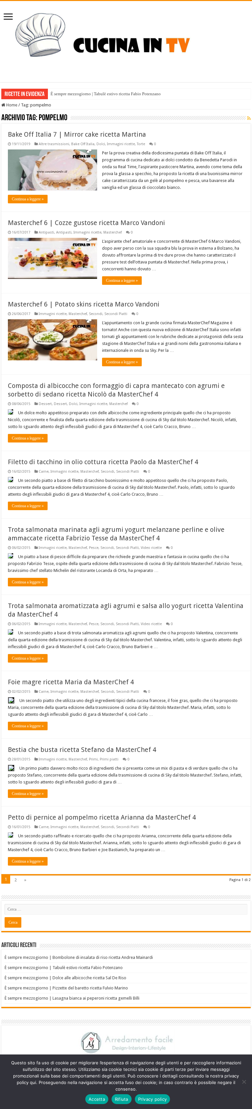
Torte (141, 144)
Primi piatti (109, 759)
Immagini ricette (121, 144)
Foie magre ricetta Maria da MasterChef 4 (71, 682)
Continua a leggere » (28, 199)
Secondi (95, 314)
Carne (44, 471)
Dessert (45, 404)
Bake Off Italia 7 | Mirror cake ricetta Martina (77, 134)
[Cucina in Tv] (126, 40)
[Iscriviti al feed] (249, 118)
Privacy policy (152, 1099)
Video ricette (151, 548)
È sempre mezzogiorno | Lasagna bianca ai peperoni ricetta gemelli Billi (72, 998)
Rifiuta (121, 1099)
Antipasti (46, 232)
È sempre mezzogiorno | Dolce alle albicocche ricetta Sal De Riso (65, 977)
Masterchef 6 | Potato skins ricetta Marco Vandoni (83, 304)
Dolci (100, 144)
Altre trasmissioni (54, 144)
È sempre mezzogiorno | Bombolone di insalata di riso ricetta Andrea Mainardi (79, 957)
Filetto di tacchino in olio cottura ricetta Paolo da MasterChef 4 (103, 462)
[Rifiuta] (244, 1081)
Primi (93, 759)
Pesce (93, 548)
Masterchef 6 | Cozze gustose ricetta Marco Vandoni (86, 223)
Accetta (97, 1099)
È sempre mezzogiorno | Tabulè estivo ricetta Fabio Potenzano (106, 93)
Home (11, 104)
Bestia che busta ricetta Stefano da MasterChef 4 (82, 750)
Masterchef (112, 232)
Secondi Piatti (115, 314)
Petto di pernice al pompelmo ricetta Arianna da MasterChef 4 (102, 817)
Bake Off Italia (82, 144)
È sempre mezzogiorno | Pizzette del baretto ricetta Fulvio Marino (66, 987)
